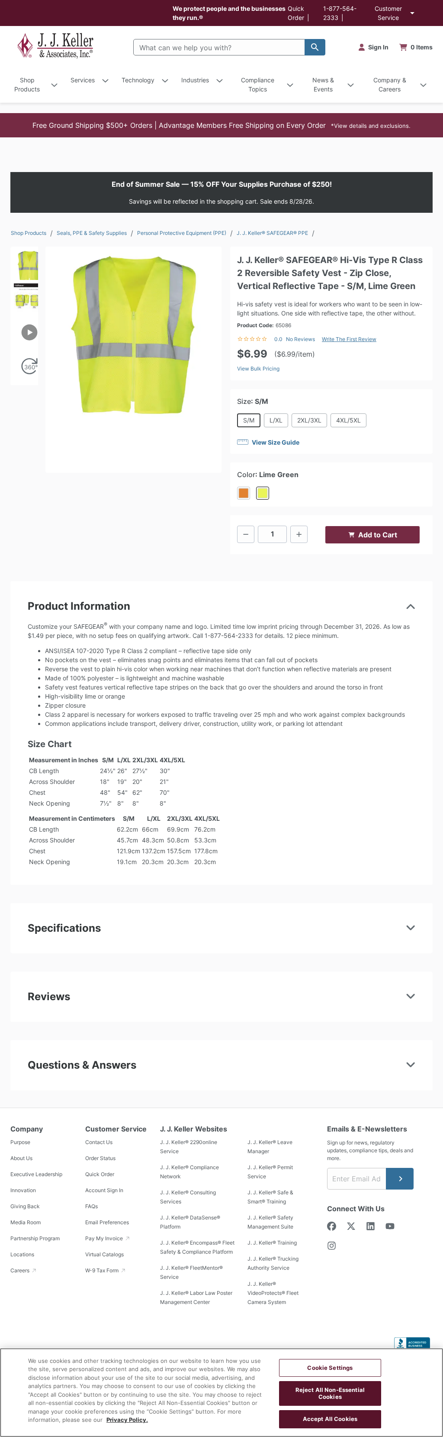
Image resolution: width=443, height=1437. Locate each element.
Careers (20, 1270)
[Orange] (243, 493)
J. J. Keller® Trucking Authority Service (273, 1263)
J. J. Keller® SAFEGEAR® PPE (272, 233)
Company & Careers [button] (389, 84)
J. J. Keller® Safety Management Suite (270, 1222)
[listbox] (24, 330)
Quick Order (99, 1174)
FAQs (91, 1206)
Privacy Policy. (127, 1419)
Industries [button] (195, 80)
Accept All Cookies (330, 1418)
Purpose (20, 1142)
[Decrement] (245, 534)
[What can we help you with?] (315, 47)
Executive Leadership (36, 1174)
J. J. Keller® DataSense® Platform (190, 1222)
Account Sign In (104, 1190)
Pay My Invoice (104, 1238)
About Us (21, 1158)
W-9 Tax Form (102, 1270)
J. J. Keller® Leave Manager (269, 1146)
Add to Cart (377, 534)
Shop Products (28, 233)
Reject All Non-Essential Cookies (330, 1393)
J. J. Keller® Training (272, 1242)
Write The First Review (349, 339)
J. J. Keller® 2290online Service (188, 1146)
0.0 (278, 339)
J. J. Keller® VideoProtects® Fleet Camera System (273, 1293)
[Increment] (299, 534)
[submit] (400, 1179)
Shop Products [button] (27, 84)
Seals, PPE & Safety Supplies (92, 233)
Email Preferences (107, 1222)
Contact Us (98, 1142)
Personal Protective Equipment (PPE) (181, 233)
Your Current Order (416, 47)
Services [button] (83, 80)
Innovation (23, 1190)
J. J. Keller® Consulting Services (188, 1197)
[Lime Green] (262, 493)
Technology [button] (138, 80)
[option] (24, 263)
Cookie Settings (330, 1367)
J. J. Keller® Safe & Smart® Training (270, 1197)
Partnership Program (35, 1238)
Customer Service (388, 13)
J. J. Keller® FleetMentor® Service (191, 1272)
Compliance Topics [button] (257, 84)
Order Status (100, 1158)
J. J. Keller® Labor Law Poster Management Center (196, 1297)
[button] (221, 125)
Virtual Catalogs (104, 1254)
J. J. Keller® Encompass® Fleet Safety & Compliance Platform (197, 1247)
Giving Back (25, 1206)
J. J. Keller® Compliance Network (189, 1172)
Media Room (25, 1222)
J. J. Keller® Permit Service (270, 1172)
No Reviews (300, 339)
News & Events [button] (323, 84)
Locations (22, 1254)
